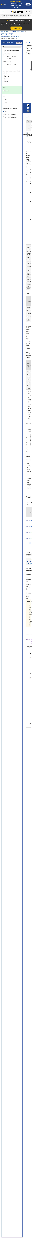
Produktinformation (26, 134)
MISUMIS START (5, 31)
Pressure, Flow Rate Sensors (8, 35)
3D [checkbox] (6, 102)
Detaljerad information (30, 134)
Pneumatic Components (7, 33)
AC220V (7, 82)
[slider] (29, 646)
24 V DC (7, 76)
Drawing (28, 639)
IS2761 (6, 91)
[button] (28, 4)
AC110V (7, 79)
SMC (27, 42)
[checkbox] (10, 57)
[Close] (29, 20)
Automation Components (18, 31)
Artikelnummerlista (28, 134)
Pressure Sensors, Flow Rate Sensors (10, 36)
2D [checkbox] (6, 100)
